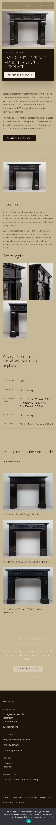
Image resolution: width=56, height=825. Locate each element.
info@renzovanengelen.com (16, 739)
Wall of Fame (46, 797)
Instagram (7, 763)
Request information (28, 669)
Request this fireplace (20, 75)
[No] (52, 816)
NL (47, 6)
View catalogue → (12, 461)
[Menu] (5, 5)
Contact (20, 802)
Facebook (7, 766)
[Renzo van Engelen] (28, 5)
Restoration (31, 797)
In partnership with (20, 779)
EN (51, 6)
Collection (16, 797)
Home (6, 797)
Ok (28, 821)
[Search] (42, 5)
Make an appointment (28, 677)
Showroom (8, 802)
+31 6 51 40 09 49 (11, 745)
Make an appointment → (14, 750)
